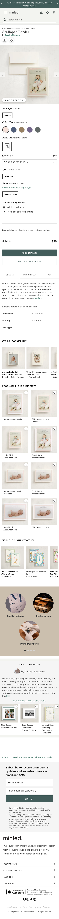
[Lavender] (29, 129)
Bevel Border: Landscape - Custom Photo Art (29, 727)
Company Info (10, 864)
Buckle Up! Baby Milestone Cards (36, 572)
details (10, 275)
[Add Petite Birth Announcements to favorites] (26, 428)
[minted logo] (14, 12)
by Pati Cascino (32, 576)
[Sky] (13, 129)
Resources (8, 883)
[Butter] (21, 129)
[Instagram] (34, 899)
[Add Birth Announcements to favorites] (26, 392)
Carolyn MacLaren (12, 35)
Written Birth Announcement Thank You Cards (36, 373)
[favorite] (11, 40)
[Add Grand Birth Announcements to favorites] (54, 428)
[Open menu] (5, 12)
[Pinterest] (28, 899)
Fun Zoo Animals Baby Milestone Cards (9, 572)
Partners (8, 877)
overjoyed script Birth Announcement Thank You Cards (11, 373)
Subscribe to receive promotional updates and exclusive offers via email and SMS (27, 771)
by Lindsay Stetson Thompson (13, 377)
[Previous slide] (2, 74)
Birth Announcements (12, 419)
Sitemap (38, 907)
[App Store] (15, 892)
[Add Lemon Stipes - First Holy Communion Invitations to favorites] (56, 706)
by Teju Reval (6, 576)
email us (37, 298)
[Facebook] (24, 899)
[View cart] (54, 12)
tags (49, 275)
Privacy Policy (28, 907)
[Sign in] (41, 12)
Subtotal (7, 241)
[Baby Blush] (5, 129)
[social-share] (4, 40)
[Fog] (37, 129)
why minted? (29, 275)
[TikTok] (31, 899)
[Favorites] (47, 12)
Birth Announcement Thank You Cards (32, 757)
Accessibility (47, 907)
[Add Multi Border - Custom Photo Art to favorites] (16, 706)
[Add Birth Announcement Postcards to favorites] (54, 392)
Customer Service (12, 870)
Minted (5, 757)
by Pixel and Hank (33, 377)
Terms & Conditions (14, 907)
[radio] (7, 115)
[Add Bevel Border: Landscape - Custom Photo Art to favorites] (36, 706)
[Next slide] (56, 74)
